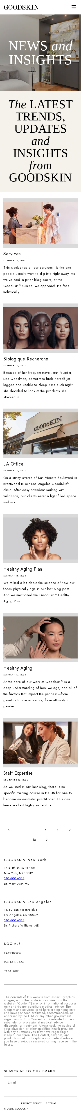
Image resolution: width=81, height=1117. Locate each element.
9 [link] (70, 829)
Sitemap (51, 1103)
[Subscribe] (72, 1082)
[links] (21, 7)
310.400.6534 (14, 878)
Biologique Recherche (25, 359)
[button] (74, 7)
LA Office (13, 464)
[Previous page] (9, 830)
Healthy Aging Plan (22, 569)
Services (12, 254)
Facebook (13, 953)
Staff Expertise (18, 773)
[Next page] (47, 840)
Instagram (14, 961)
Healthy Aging (17, 668)
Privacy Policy (31, 1103)
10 (34, 839)
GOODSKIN (22, 1108)
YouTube (11, 970)
